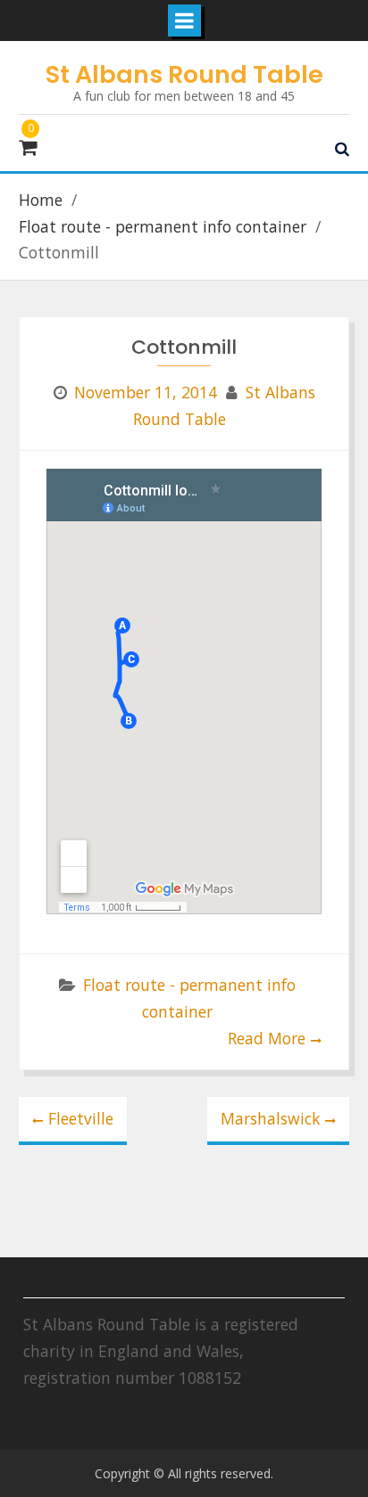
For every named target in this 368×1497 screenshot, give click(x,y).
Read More (266, 1038)
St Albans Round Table (184, 74)
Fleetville (80, 1118)
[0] (28, 148)
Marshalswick (270, 1118)
